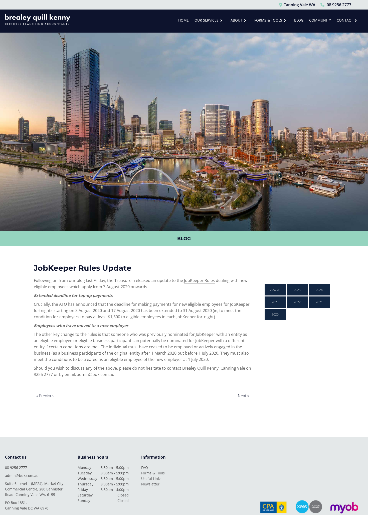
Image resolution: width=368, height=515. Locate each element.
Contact (345, 20)
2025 (297, 290)
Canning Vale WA (299, 5)
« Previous (45, 395)
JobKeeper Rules (199, 280)
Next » (243, 395)
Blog (298, 20)
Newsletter (150, 484)
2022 (297, 302)
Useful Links (151, 478)
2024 (319, 290)
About (236, 20)
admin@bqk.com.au (22, 475)
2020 (275, 314)
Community (320, 20)
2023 (275, 302)
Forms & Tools (268, 20)
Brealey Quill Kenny (200, 368)
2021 (319, 302)
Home (183, 20)
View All (275, 290)
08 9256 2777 (16, 467)
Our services (207, 20)
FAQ (144, 467)
